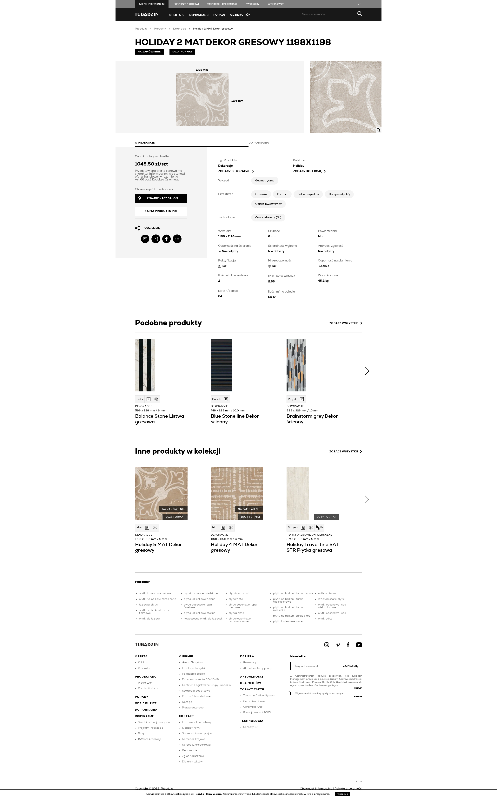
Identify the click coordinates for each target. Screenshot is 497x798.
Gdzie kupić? (240, 15)
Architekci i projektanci (222, 4)
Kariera (247, 656)
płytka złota (236, 613)
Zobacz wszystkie (343, 323)
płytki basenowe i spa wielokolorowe (332, 606)
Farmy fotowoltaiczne (196, 696)
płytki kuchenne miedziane (201, 593)
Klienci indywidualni (151, 4)
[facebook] (166, 238)
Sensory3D (250, 727)
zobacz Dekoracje (234, 171)
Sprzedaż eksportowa (196, 744)
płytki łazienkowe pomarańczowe (240, 620)
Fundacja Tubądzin (194, 668)
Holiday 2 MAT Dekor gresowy (213, 28)
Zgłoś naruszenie (193, 756)
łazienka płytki (148, 604)
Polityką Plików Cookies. (208, 794)
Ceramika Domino (254, 701)
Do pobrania (146, 709)
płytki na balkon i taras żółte (157, 599)
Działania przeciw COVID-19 (200, 679)
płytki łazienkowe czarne (199, 613)
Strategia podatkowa (196, 690)
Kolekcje (143, 662)
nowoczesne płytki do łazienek (203, 618)
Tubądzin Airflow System (259, 695)
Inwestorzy (252, 4)
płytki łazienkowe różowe (155, 593)
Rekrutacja (250, 662)
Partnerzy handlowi (186, 4)
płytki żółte (325, 618)
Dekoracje (179, 28)
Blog (141, 733)
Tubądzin (141, 28)
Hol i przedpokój (339, 194)
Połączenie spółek (193, 674)
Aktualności (251, 676)
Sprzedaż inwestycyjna (197, 733)
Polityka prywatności (348, 788)
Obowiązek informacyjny (316, 788)
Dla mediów (250, 683)
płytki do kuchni (238, 593)
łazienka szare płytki (331, 599)
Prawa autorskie (192, 707)
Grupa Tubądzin (192, 662)
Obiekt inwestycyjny (268, 204)
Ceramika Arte (252, 707)
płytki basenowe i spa (332, 613)
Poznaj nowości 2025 (257, 712)
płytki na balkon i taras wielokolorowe (288, 600)
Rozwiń (358, 688)
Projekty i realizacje (150, 728)
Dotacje (187, 702)
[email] (145, 238)
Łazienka (261, 194)
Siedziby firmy (191, 728)
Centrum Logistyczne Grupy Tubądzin (206, 685)
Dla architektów (192, 761)
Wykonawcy (276, 4)
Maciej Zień (145, 682)
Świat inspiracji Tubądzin (154, 722)
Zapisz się (350, 666)
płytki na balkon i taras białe (291, 615)
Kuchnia (282, 194)
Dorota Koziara (148, 688)
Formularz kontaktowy (196, 722)
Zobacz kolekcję (307, 171)
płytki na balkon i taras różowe (293, 593)
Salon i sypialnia (308, 194)
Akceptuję (342, 794)
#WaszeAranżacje (150, 739)
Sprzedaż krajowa (194, 739)
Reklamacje (189, 750)
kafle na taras (327, 593)
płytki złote (236, 599)
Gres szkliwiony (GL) (268, 217)
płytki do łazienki (150, 618)
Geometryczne (264, 180)
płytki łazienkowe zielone (199, 599)
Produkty (160, 28)
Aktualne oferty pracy (257, 668)
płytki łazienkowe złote (287, 621)
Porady (219, 15)
